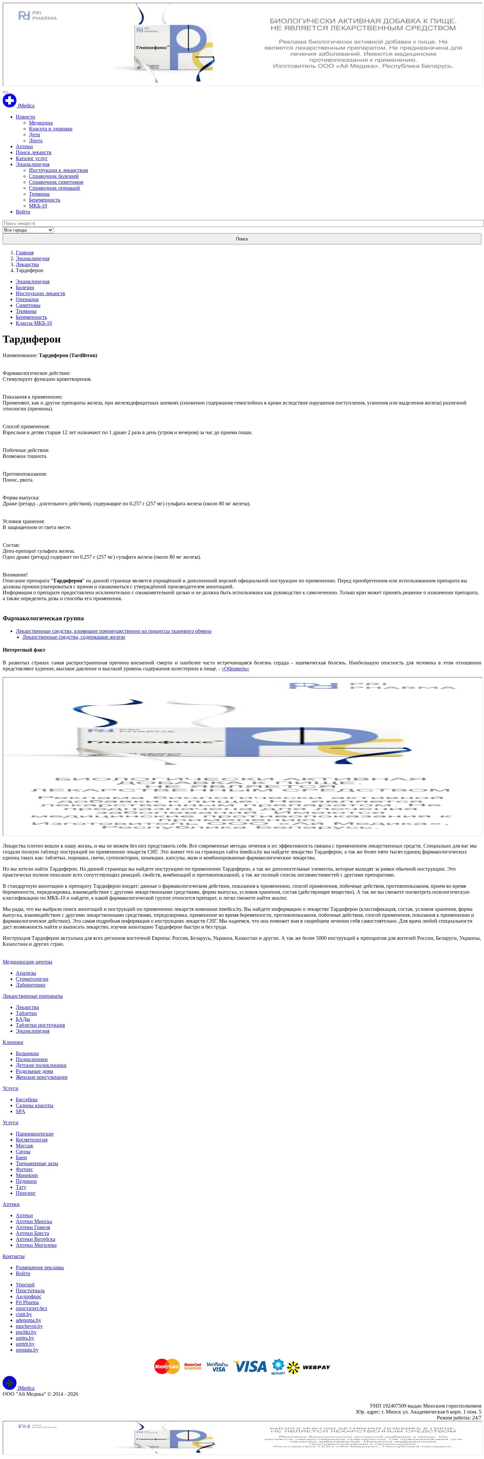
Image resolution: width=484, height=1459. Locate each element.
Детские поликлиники (41, 1065)
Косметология (31, 1139)
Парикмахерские (35, 1133)
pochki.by (26, 1332)
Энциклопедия (32, 164)
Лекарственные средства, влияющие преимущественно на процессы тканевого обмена (113, 631)
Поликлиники (32, 1059)
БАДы (23, 1019)
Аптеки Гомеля (33, 1227)
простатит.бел (31, 1308)
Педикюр (26, 1181)
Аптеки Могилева (36, 1245)
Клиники (13, 1042)
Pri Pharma (27, 1302)
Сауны (23, 1151)
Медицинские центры (27, 962)
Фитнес (24, 1169)
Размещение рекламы (40, 1267)
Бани (21, 1157)
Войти (23, 211)
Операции (27, 299)
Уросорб (25, 1284)
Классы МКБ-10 (34, 323)
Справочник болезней (54, 176)
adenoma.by (28, 1320)
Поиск (242, 239)
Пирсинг (26, 1193)
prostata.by (27, 1350)
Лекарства (27, 264)
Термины (39, 194)
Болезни (25, 287)
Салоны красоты (34, 1105)
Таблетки (26, 1013)
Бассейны (27, 1099)
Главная (25, 252)
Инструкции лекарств (40, 293)
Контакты (14, 1256)
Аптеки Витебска (35, 1239)
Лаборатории (30, 985)
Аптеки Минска (34, 1221)
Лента (35, 140)
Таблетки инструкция (40, 1025)
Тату (21, 1187)
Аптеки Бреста (32, 1233)
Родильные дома (34, 1071)
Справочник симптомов (56, 182)
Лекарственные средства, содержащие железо (73, 637)
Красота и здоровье (50, 128)
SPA (20, 1111)
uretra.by (25, 1338)
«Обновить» (235, 668)
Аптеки (24, 146)
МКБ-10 (38, 206)
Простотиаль (30, 1290)
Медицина (41, 123)
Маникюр (27, 1175)
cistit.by (24, 1314)
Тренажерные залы (37, 1163)
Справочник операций (54, 188)
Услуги (10, 1088)
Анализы (26, 973)
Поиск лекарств (33, 152)
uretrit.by (25, 1344)
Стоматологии (32, 979)
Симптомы (28, 305)
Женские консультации (41, 1077)
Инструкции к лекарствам (58, 170)
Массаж (24, 1145)
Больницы (27, 1053)
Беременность (44, 200)
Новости (25, 117)
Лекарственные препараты (33, 996)
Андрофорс (28, 1296)
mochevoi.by (29, 1326)
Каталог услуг (32, 158)
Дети (34, 134)
